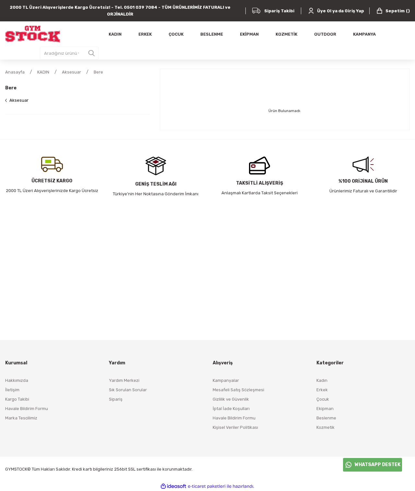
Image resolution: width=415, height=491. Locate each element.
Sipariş (116, 399)
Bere (98, 72)
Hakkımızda (16, 380)
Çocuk (322, 399)
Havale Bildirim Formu (26, 408)
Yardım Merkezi (124, 380)
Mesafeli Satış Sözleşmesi (238, 389)
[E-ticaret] (207, 486)
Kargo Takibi (17, 399)
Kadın (321, 380)
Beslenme (326, 418)
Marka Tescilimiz (21, 418)
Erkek (322, 389)
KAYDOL (262, 288)
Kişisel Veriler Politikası (235, 427)
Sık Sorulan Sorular (128, 389)
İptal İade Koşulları (231, 408)
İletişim (12, 389)
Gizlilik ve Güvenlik (231, 399)
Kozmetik (325, 427)
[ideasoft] (173, 486)
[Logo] (32, 34)
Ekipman (325, 408)
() (397, 10)
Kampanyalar (226, 380)
